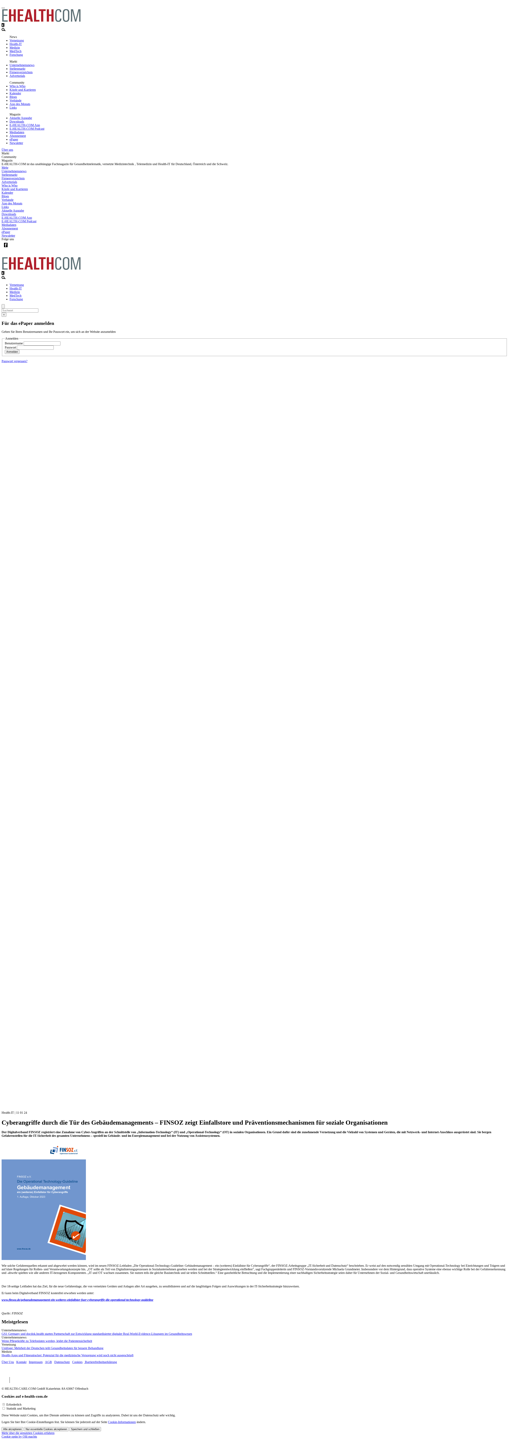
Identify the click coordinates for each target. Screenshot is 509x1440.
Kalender (15, 93)
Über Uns (8, 1362)
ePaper (14, 139)
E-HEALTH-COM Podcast (27, 128)
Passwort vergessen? (14, 361)
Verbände (15, 100)
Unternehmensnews (22, 65)
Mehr (5, 167)
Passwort (10, 347)
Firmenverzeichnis (21, 72)
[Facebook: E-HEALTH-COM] (6, 248)
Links (13, 107)
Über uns (7, 149)
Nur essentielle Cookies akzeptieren (46, 1429)
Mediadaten (17, 132)
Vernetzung (17, 40)
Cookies (77, 1362)
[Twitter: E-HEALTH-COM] (14, 248)
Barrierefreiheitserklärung (100, 1362)
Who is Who (17, 86)
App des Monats (20, 104)
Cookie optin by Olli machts (19, 1436)
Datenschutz (62, 1362)
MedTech (15, 51)
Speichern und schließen (85, 1429)
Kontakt (21, 1362)
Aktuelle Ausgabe (21, 118)
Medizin (15, 47)
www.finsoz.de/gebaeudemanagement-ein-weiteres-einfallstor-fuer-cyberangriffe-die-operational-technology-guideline (77, 1300)
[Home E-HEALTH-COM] (41, 21)
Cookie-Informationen (122, 1422)
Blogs (13, 97)
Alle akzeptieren (12, 1429)
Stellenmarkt (17, 68)
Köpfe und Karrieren (23, 89)
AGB (48, 1362)
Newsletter (16, 143)
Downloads (17, 121)
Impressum (36, 1362)
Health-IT (16, 44)
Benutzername (14, 343)
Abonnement (18, 136)
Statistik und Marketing (21, 1408)
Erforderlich (13, 1404)
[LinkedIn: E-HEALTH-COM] (22, 248)
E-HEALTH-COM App (25, 125)
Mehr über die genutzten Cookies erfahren (28, 1433)
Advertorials (17, 75)
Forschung (16, 54)
